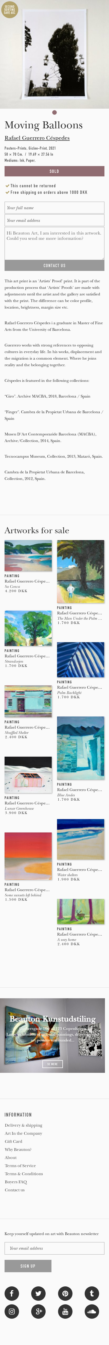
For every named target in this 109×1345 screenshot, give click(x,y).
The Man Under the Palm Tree (80, 618)
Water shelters (67, 875)
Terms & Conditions (24, 1173)
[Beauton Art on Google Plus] (38, 1311)
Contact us (15, 1190)
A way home (66, 939)
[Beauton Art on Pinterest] (65, 1293)
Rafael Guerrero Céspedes (37, 138)
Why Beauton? (18, 1149)
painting (12, 576)
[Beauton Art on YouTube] (65, 1311)
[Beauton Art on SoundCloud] (92, 1311)
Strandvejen (14, 661)
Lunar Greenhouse (19, 808)
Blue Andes (66, 795)
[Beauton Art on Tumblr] (92, 1293)
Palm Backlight (69, 692)
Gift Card (13, 1141)
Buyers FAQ (16, 1182)
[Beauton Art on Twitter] (38, 1293)
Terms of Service (20, 1165)
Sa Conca (12, 586)
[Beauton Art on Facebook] (12, 1293)
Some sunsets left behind (23, 895)
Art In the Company (23, 1133)
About (10, 1157)
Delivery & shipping (23, 1125)
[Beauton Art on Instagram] (12, 1311)
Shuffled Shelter (16, 732)
